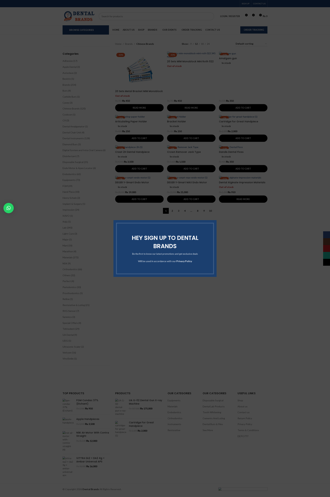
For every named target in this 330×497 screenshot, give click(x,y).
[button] (8, 208)
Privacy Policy (184, 261)
